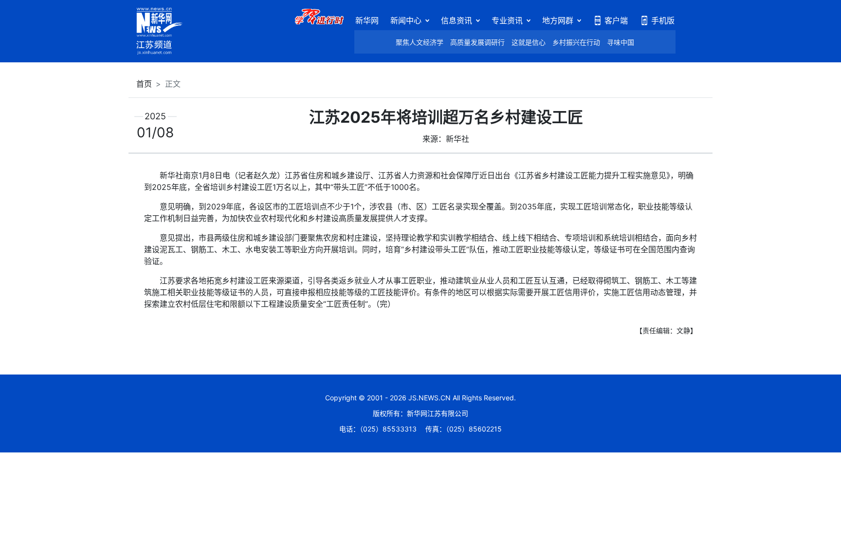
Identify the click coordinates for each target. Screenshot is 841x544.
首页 (144, 84)
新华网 (367, 20)
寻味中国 (620, 42)
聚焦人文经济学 (419, 42)
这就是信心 (529, 42)
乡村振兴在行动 (576, 42)
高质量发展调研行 (477, 42)
